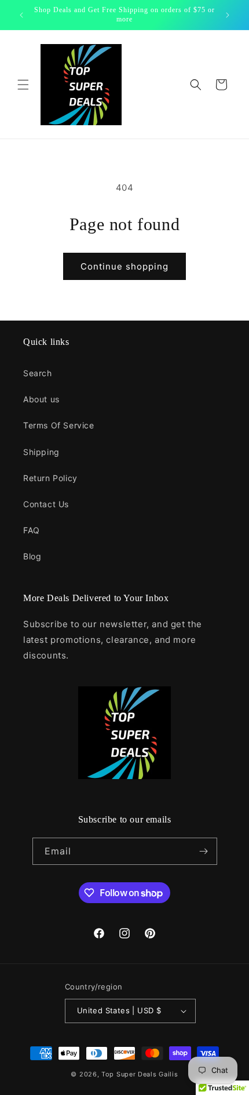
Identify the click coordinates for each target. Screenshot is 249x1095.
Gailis (168, 1074)
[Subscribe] (204, 851)
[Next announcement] (227, 15)
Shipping (41, 452)
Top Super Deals (129, 1074)
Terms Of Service (58, 425)
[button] (23, 84)
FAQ (31, 530)
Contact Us (46, 504)
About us (41, 399)
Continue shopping (124, 266)
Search (37, 373)
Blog (32, 556)
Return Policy (50, 478)
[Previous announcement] (21, 15)
